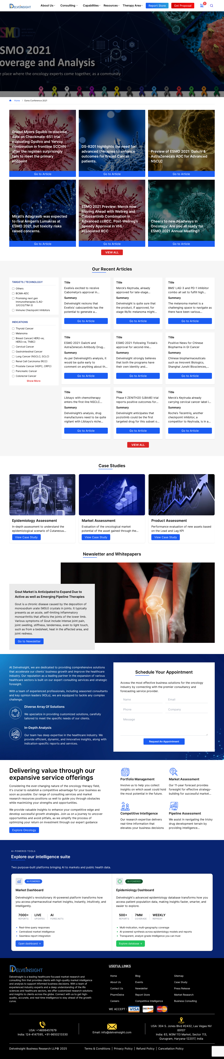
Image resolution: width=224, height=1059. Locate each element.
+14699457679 (46, 1030)
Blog (137, 975)
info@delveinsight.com (115, 1032)
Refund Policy (145, 1048)
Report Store (142, 994)
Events (139, 982)
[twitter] (205, 1048)
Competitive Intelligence (149, 1000)
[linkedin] (202, 1048)
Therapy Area (132, 5)
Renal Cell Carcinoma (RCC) (31, 361)
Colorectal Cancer (26, 375)
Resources (111, 5)
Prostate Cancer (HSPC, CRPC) (33, 366)
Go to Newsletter (29, 641)
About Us (47, 5)
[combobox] (211, 5)
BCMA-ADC (22, 293)
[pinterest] (210, 1048)
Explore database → (130, 943)
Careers (114, 1000)
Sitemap (179, 975)
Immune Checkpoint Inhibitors (33, 310)
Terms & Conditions (97, 1048)
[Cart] (202, 5)
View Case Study (26, 537)
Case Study (180, 982)
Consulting (67, 5)
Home (17, 100)
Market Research (184, 994)
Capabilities (91, 5)
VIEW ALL (112, 252)
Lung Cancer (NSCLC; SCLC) (32, 356)
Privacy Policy (123, 1048)
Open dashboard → (29, 943)
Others (19, 288)
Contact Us (116, 988)
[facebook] (207, 1048)
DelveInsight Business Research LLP (33, 1048)
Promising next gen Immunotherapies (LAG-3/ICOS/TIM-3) (29, 302)
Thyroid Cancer (24, 328)
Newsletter (141, 988)
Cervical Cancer (25, 346)
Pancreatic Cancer (26, 371)
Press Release (182, 988)
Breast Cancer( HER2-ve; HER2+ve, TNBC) (30, 340)
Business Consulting (185, 1000)
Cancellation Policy (171, 1048)
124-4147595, (34, 1034)
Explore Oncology (24, 830)
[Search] (211, 5)
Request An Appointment (164, 741)
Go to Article (42, 174)
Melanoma (21, 333)
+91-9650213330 (56, 1034)
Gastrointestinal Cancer (29, 351)
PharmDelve (117, 994)
